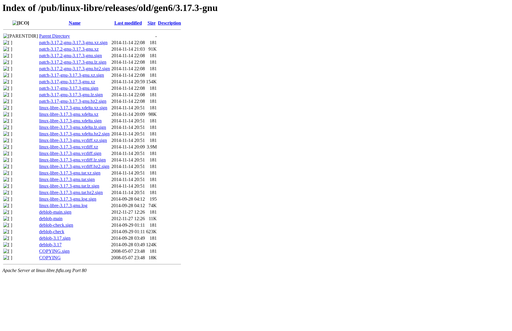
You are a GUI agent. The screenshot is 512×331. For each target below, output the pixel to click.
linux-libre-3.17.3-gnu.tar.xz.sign (69, 172)
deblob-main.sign (55, 212)
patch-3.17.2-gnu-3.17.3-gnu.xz (69, 49)
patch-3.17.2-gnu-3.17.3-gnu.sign (70, 55)
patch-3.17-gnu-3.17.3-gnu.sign (68, 88)
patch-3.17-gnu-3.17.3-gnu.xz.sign (71, 75)
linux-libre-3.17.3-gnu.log (63, 205)
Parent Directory (54, 36)
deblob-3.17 (50, 244)
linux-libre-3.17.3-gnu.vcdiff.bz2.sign (74, 166)
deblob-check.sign (56, 225)
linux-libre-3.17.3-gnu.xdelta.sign (70, 120)
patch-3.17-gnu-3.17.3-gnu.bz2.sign (72, 101)
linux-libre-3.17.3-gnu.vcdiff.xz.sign (73, 140)
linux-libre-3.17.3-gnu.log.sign (67, 199)
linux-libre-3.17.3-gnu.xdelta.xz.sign (73, 107)
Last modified (128, 22)
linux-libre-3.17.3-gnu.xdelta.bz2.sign (74, 133)
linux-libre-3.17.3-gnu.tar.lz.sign (69, 185)
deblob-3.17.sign (55, 238)
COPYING (50, 257)
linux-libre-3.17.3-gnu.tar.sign (67, 179)
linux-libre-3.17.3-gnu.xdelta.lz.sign (72, 127)
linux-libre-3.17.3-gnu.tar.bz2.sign (71, 192)
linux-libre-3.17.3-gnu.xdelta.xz (68, 114)
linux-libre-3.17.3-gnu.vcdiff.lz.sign (72, 159)
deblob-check (51, 231)
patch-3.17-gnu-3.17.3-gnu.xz (67, 81)
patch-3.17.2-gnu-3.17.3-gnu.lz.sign (72, 62)
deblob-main (51, 218)
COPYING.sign (54, 251)
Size (152, 22)
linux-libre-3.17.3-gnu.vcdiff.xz (68, 146)
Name (75, 22)
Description (169, 22)
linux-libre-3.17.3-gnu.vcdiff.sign (70, 153)
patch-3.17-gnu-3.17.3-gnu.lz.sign (71, 94)
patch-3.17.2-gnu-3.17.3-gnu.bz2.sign (74, 68)
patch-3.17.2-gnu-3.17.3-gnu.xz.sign (73, 42)
